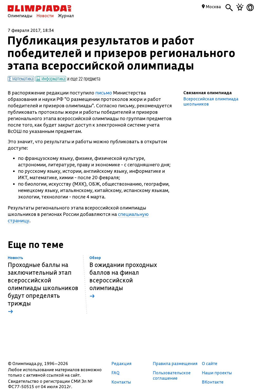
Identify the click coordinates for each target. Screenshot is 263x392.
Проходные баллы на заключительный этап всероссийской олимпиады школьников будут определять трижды (43, 285)
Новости (45, 15)
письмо (103, 93)
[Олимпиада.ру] (39, 8)
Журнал (66, 15)
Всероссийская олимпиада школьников (210, 101)
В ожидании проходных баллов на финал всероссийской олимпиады (123, 277)
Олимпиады (20, 15)
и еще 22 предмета (83, 78)
